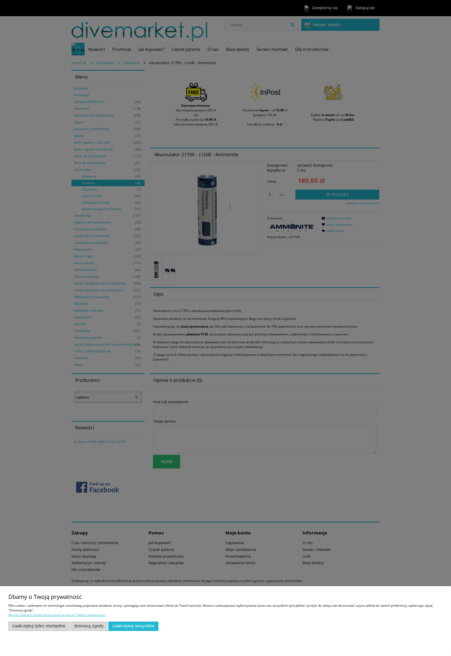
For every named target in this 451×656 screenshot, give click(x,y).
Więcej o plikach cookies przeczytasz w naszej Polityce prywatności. (57, 615)
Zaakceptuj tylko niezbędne (38, 625)
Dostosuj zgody (89, 625)
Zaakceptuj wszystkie (133, 625)
